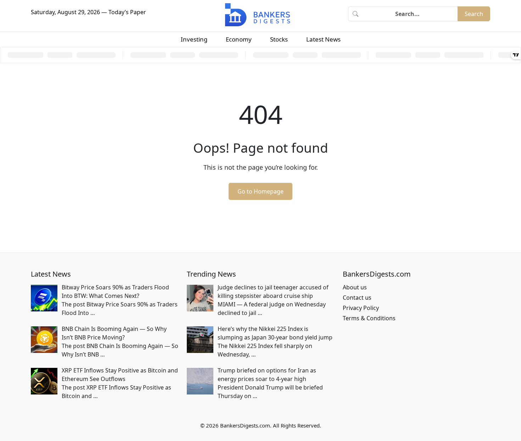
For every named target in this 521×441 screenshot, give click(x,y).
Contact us (357, 297)
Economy (239, 39)
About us (355, 287)
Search (474, 14)
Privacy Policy (361, 308)
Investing (194, 39)
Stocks (279, 39)
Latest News (323, 39)
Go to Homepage (260, 191)
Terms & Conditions (369, 318)
